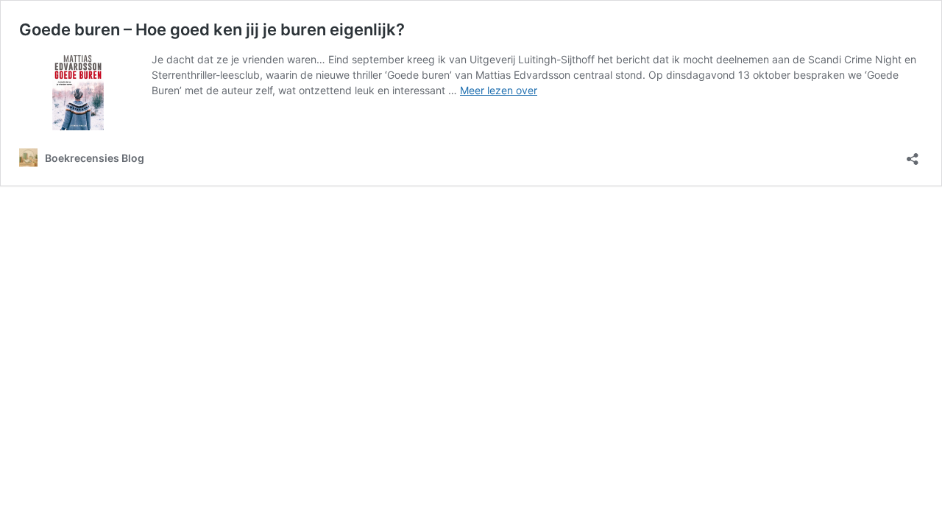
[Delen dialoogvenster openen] (912, 154)
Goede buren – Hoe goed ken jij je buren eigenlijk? (212, 29)
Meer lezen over (498, 90)
